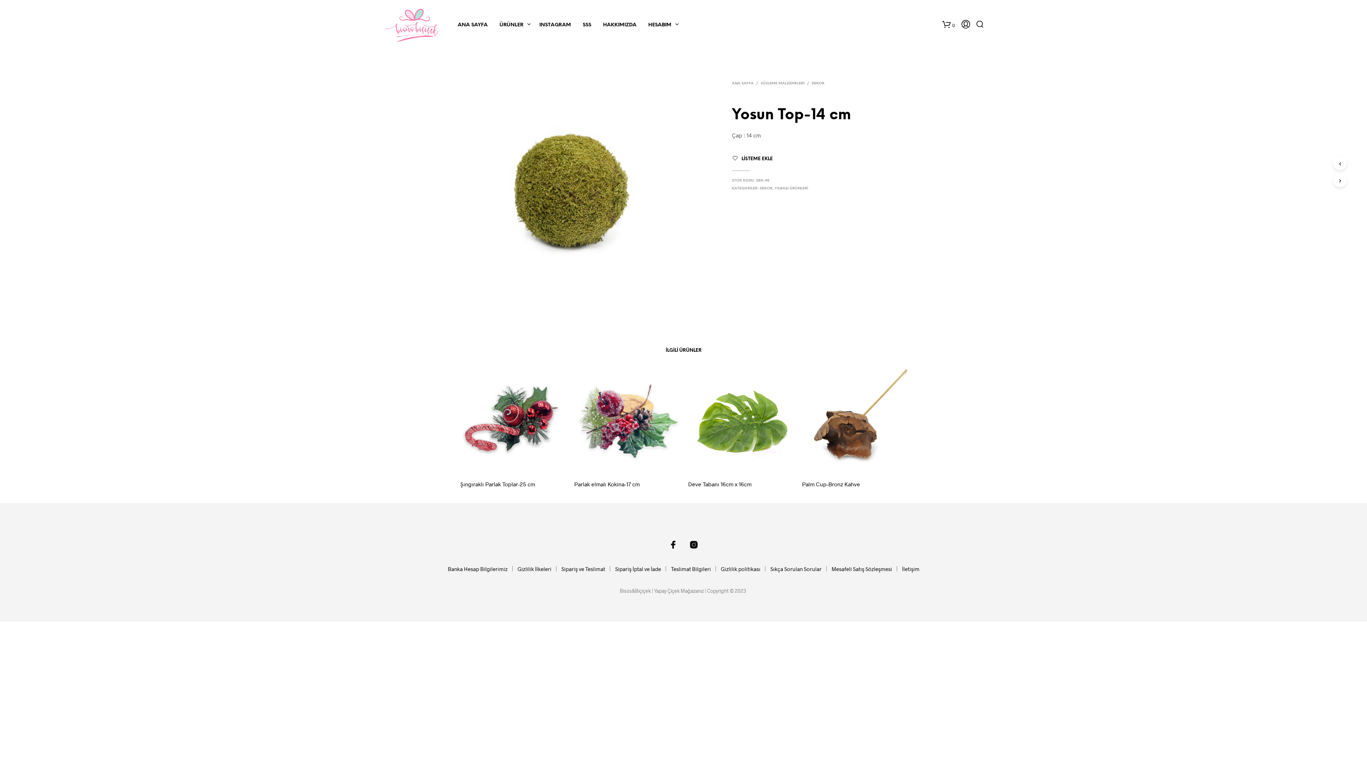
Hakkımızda (620, 25)
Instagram (555, 25)
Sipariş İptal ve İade (638, 569)
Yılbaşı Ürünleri (791, 188)
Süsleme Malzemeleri (783, 83)
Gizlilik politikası (740, 569)
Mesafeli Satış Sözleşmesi (862, 569)
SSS (587, 25)
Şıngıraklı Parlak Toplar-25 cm (497, 484)
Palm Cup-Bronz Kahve (831, 484)
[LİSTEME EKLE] (519, 464)
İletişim (911, 569)
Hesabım (659, 25)
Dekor (818, 83)
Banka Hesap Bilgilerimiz (478, 569)
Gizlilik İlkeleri (534, 569)
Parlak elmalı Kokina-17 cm (607, 484)
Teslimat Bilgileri (691, 569)
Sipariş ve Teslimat (583, 569)
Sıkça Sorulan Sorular (796, 569)
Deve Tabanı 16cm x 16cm (719, 484)
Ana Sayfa (473, 25)
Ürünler (511, 25)
